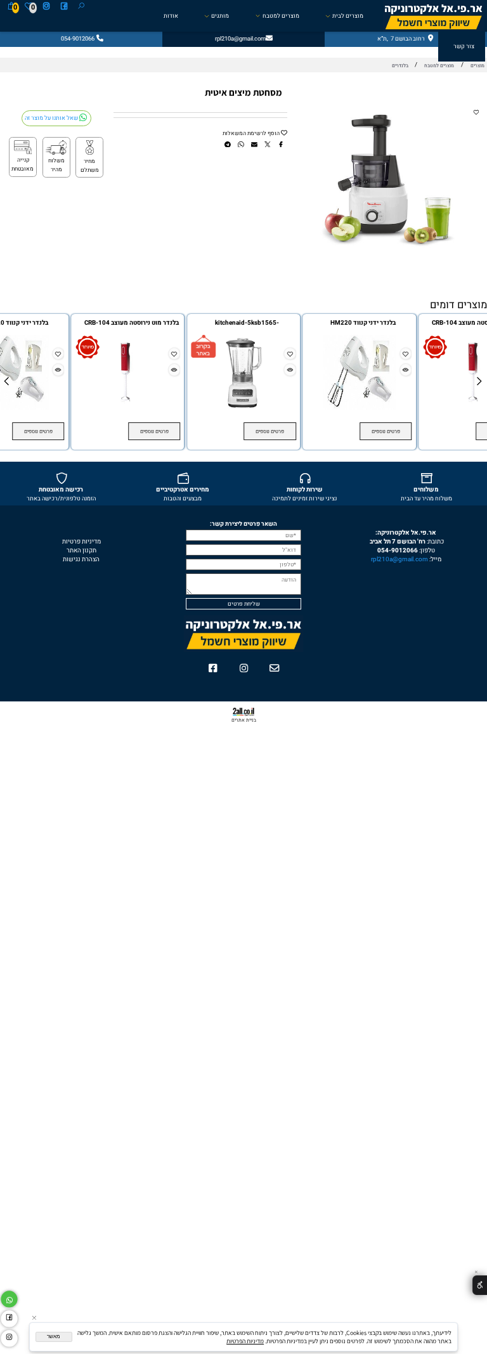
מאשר (53, 1336)
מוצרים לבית (347, 15)
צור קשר (463, 46)
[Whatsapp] (9, 1298)
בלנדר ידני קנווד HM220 (363, 323)
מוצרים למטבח (281, 15)
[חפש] (81, 7)
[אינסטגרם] (46, 7)
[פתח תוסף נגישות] (479, 1285)
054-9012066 (397, 550)
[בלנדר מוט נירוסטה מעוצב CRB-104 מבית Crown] (127, 407)
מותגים (220, 15)
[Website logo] (433, 16)
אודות (171, 15)
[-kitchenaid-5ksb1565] (243, 407)
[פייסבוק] (64, 7)
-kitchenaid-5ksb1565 (247, 323)
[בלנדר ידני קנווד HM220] (359, 407)
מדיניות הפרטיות (245, 1341)
